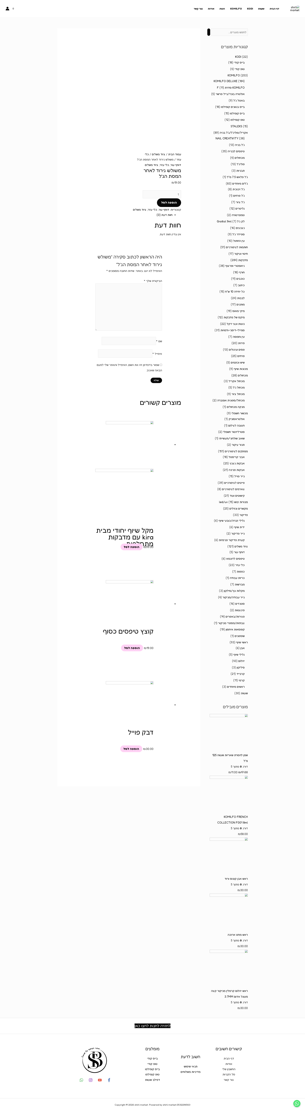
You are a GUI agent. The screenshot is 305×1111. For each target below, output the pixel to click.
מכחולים (240, 157)
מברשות (240, 584)
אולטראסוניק (237, 419)
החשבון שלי (228, 1069)
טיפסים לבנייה (236, 151)
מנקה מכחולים (236, 407)
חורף (242, 272)
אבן (242, 648)
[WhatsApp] (81, 1080)
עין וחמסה (239, 336)
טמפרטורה (238, 215)
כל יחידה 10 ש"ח (235, 291)
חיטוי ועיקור (241, 253)
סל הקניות (229, 1074)
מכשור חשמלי (239, 413)
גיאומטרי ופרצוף (235, 265)
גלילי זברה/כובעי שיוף (232, 520)
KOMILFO (236, 8)
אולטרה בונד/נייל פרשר (230, 94)
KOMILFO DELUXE (225, 81)
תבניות (240, 170)
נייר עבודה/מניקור (234, 597)
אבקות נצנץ (237, 463)
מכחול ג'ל (239, 387)
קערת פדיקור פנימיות (232, 540)
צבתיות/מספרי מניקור (231, 623)
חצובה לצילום (236, 425)
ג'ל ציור (240, 202)
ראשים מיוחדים (236, 686)
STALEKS (236, 126)
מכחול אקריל (237, 381)
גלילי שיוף (239, 654)
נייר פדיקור (238, 533)
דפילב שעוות (152, 1079)
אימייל (157, 353)
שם (159, 341)
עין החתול (239, 240)
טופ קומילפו (237, 119)
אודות (211, 8)
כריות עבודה (237, 578)
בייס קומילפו (237, 113)
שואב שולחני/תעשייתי (232, 438)
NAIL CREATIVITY (227, 138)
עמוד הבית (174, 154)
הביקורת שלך (153, 281)
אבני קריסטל (237, 457)
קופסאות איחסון (235, 629)
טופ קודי (240, 69)
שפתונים (240, 636)
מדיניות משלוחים (190, 1071)
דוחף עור (239, 552)
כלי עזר (240, 565)
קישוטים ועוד (237, 495)
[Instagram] (91, 1080)
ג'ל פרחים (239, 195)
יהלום (241, 661)
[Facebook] (109, 1080)
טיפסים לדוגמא (235, 558)
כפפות (241, 571)
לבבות (241, 298)
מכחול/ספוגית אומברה (231, 400)
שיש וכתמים (238, 362)
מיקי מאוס (238, 311)
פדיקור (244, 515)
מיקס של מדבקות (234, 317)
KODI (250, 8)
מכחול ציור (238, 394)
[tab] (124, 214)
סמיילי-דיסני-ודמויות (232, 330)
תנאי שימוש (190, 1066)
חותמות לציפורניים (237, 247)
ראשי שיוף (242, 642)
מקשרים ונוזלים (238, 508)
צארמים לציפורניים (233, 489)
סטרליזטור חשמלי (234, 431)
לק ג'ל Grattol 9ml (231, 221)
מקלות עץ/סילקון (234, 590)
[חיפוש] (208, 32)
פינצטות (240, 610)
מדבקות (243, 260)
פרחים (241, 356)
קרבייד (241, 673)
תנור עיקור (238, 444)
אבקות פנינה (237, 470)
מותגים (241, 304)
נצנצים (240, 228)
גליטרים (240, 208)
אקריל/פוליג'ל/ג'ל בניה (234, 132)
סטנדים (240, 603)
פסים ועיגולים (237, 349)
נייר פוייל (239, 476)
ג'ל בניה (240, 145)
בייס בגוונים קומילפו (233, 106)
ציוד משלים (241, 546)
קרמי (242, 680)
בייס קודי (239, 62)
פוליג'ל (241, 164)
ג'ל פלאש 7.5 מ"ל (237, 177)
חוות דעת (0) (165, 215)
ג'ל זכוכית (239, 189)
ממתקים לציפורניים (236, 451)
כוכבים (240, 278)
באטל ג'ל (239, 100)
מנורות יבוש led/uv (233, 502)
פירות (241, 343)
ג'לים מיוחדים (240, 183)
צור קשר (198, 8)
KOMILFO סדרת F (231, 87)
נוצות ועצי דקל (236, 323)
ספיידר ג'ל (238, 234)
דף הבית (274, 8)
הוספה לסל (169, 202)
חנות (222, 8)
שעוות (261, 8)
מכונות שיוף (241, 368)
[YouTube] (100, 1080)
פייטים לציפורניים (234, 482)
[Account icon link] (7, 8)
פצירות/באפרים (235, 616)
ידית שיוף (239, 527)
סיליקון (241, 667)
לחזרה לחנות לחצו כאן (152, 1026)
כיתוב (241, 285)
